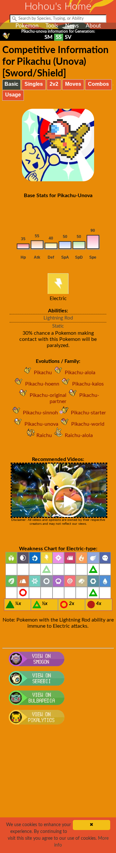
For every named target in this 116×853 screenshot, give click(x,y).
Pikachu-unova (41, 424)
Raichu (44, 435)
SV (68, 37)
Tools (51, 25)
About (93, 25)
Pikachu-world (87, 424)
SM (48, 37)
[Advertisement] (58, 792)
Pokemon (26, 25)
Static (58, 326)
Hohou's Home (58, 6)
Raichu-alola (79, 435)
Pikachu (43, 372)
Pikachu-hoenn (42, 384)
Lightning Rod (58, 318)
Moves (73, 84)
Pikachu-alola (80, 372)
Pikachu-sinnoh (40, 412)
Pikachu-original (48, 395)
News (72, 25)
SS (59, 37)
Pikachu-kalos (88, 384)
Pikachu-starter (88, 412)
